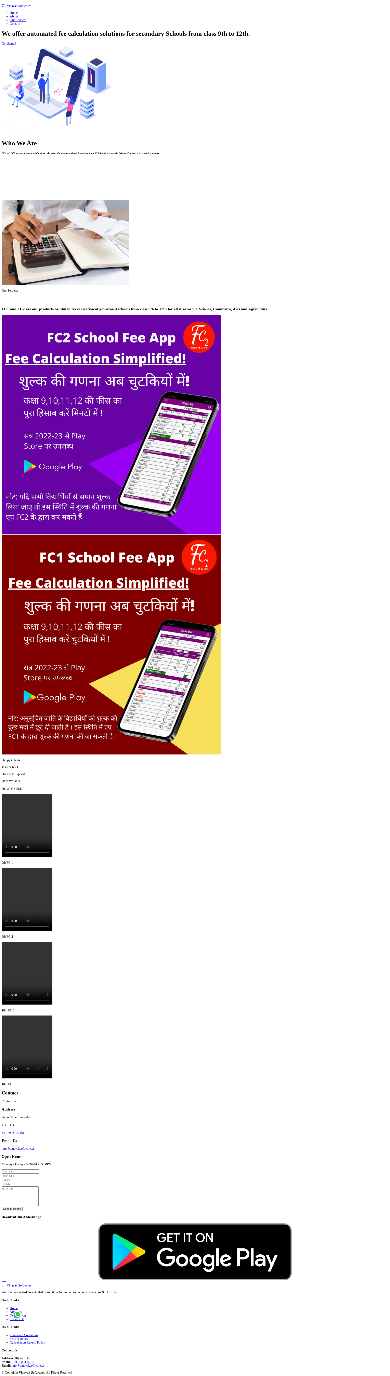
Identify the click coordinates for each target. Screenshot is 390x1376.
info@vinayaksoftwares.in (18, 1148)
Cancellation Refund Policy (27, 1342)
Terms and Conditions (24, 1335)
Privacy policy (19, 1338)
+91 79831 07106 (13, 1132)
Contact (15, 23)
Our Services (18, 20)
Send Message (12, 1208)
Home (14, 12)
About (14, 16)
